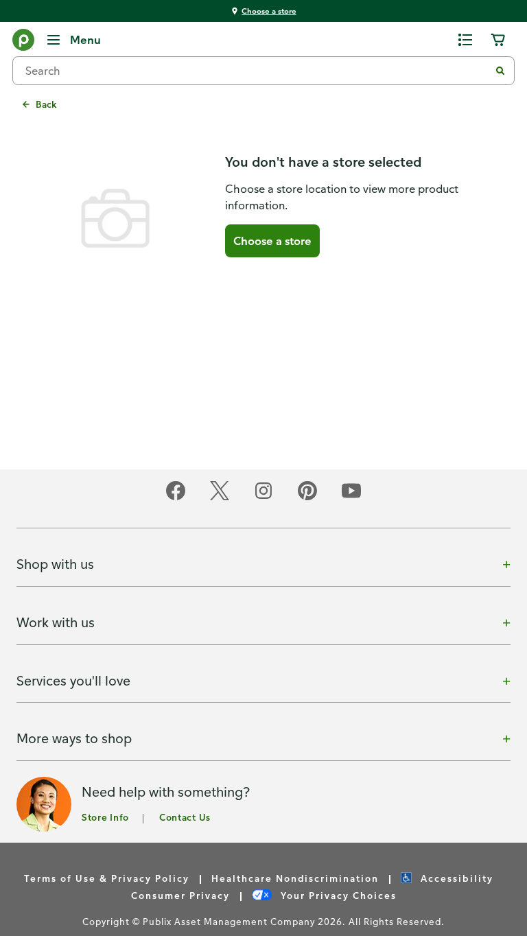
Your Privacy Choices (337, 895)
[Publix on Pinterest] (307, 498)
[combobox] (256, 71)
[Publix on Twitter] (220, 498)
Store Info (105, 817)
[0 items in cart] (498, 40)
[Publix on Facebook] (176, 498)
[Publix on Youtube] (351, 498)
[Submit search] (500, 71)
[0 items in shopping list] (465, 40)
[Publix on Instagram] (263, 498)
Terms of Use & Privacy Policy (106, 878)
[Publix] (23, 42)
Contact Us (185, 817)
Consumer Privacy (180, 895)
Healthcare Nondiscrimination (295, 878)
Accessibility (455, 878)
